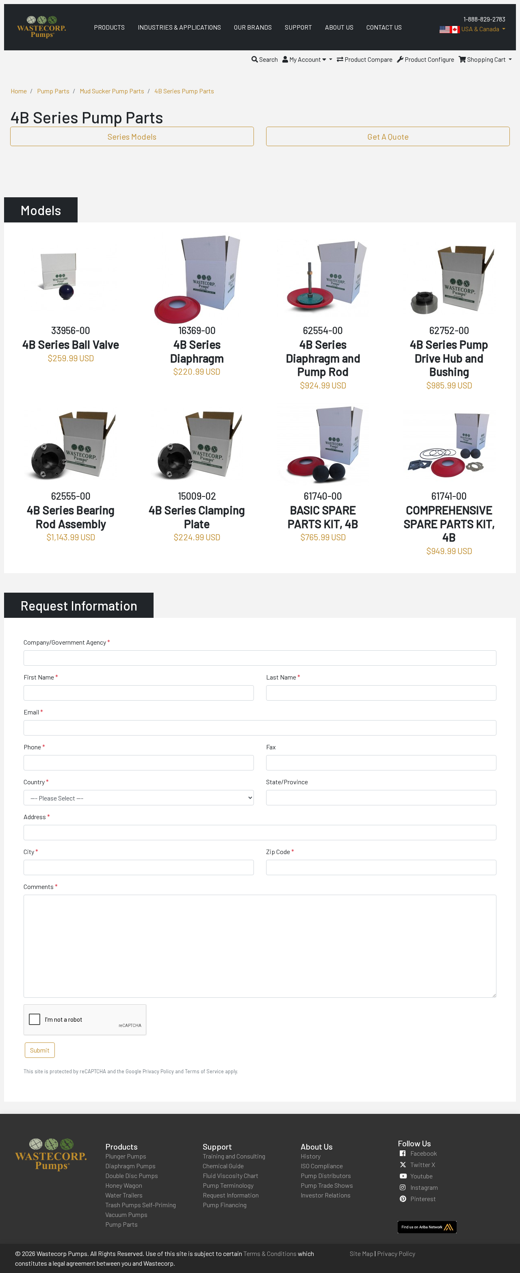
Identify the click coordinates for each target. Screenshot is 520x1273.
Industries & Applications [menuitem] (179, 27)
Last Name (281, 677)
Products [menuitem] (109, 27)
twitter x (422, 1164)
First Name (39, 677)
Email (31, 712)
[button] (264, 59)
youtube (421, 1176)
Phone (32, 747)
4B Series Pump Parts (184, 91)
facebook (423, 1153)
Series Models (132, 136)
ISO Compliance (322, 1165)
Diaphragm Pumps (130, 1165)
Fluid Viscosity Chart (230, 1175)
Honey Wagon (123, 1185)
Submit (40, 1050)
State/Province (287, 781)
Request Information (231, 1195)
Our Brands (253, 27)
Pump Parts (53, 91)
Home (19, 91)
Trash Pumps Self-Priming (140, 1204)
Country (34, 781)
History (311, 1156)
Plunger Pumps (125, 1156)
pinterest (423, 1198)
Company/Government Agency (65, 642)
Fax (271, 747)
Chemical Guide (223, 1165)
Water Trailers (124, 1195)
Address (35, 816)
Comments (39, 886)
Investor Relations (326, 1195)
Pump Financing (225, 1204)
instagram (424, 1187)
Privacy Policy (396, 1253)
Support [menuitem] (298, 27)
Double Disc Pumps (131, 1175)
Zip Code (278, 851)
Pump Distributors (326, 1175)
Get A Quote (388, 136)
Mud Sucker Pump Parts (112, 91)
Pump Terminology (228, 1185)
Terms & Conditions (270, 1253)
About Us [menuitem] (339, 27)
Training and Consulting (234, 1156)
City (29, 851)
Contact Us (384, 27)
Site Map (361, 1253)
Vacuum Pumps (126, 1214)
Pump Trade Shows (327, 1185)
